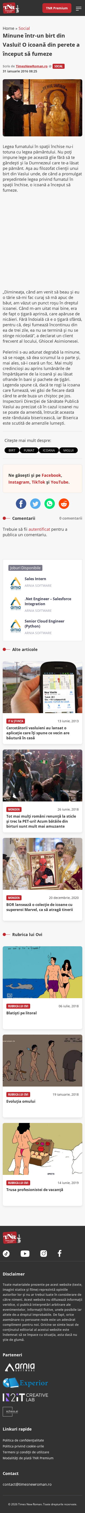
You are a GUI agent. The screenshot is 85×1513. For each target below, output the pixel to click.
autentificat (39, 529)
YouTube (59, 482)
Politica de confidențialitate (23, 1440)
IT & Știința (15, 721)
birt (12, 450)
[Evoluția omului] (42, 1076)
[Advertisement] (42, 241)
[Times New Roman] (11, 8)
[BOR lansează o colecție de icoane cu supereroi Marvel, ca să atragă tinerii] (42, 879)
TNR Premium (57, 8)
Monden (14, 809)
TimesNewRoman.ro (32, 66)
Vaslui (68, 450)
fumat (29, 450)
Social (24, 28)
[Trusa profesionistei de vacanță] (42, 1164)
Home (8, 28)
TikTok (38, 482)
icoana (49, 450)
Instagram (18, 482)
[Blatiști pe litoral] (42, 987)
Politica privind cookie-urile (23, 1446)
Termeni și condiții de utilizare (26, 1452)
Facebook (51, 475)
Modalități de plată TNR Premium (28, 1458)
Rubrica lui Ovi (18, 1006)
